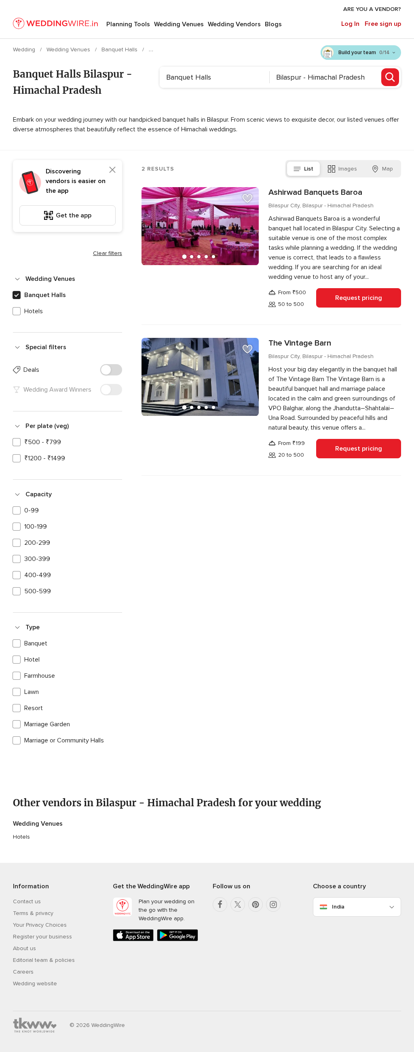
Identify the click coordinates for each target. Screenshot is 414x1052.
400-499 (37, 575)
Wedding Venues (179, 24)
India (338, 906)
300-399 (37, 559)
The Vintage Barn (299, 343)
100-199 (35, 527)
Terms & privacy (33, 913)
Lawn (31, 692)
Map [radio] (387, 168)
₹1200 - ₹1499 (44, 458)
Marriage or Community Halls (64, 740)
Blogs (273, 24)
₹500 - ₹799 (42, 442)
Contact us (27, 901)
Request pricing (358, 298)
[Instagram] (273, 904)
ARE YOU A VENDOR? (372, 9)
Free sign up (383, 24)
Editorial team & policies (44, 960)
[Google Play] (177, 939)
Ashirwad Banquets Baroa (315, 192)
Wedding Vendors (234, 24)
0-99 (31, 510)
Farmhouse (39, 676)
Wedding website (35, 983)
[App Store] (133, 939)
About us (24, 948)
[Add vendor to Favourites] (247, 198)
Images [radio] (347, 168)
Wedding (25, 49)
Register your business (42, 936)
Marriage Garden (47, 724)
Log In (350, 24)
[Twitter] (237, 904)
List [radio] (308, 168)
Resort (33, 708)
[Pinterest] (255, 904)
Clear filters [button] (107, 253)
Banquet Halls (120, 49)
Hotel (32, 660)
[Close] (112, 169)
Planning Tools (128, 24)
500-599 (37, 591)
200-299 (37, 543)
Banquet (35, 643)
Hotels (33, 311)
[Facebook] (220, 904)
